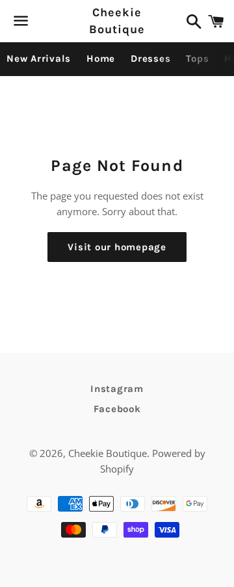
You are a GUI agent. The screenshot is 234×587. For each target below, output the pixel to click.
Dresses (150, 58)
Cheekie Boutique (116, 20)
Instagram (117, 389)
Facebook (117, 409)
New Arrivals (38, 58)
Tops (197, 58)
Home (100, 58)
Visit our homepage (117, 247)
